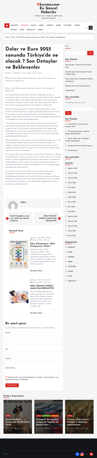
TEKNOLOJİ (31, 30)
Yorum (8, 332)
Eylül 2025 (71, 211)
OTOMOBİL (67, 25)
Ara (67, 46)
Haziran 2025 (72, 226)
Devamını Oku (36, 271)
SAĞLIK (77, 25)
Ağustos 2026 (72, 168)
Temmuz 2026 (72, 173)
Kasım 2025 (72, 202)
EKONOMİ (24, 25)
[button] (89, 396)
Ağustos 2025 (72, 216)
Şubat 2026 (72, 192)
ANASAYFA (14, 25)
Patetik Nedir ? (70, 90)
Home (7, 37)
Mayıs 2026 (72, 182)
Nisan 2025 (72, 235)
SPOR (22, 30)
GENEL (41, 25)
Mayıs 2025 (72, 231)
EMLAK (33, 25)
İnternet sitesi (10, 368)
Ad (6, 349)
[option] (18, 417)
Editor (10, 73)
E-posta (8, 358)
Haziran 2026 (72, 178)
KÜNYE (40, 30)
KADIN (58, 25)
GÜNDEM (50, 25)
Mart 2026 (71, 187)
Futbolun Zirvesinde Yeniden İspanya (77, 86)
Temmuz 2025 (72, 221)
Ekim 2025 (71, 207)
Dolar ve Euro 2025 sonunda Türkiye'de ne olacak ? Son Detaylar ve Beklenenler (38, 37)
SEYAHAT (14, 30)
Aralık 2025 (72, 197)
